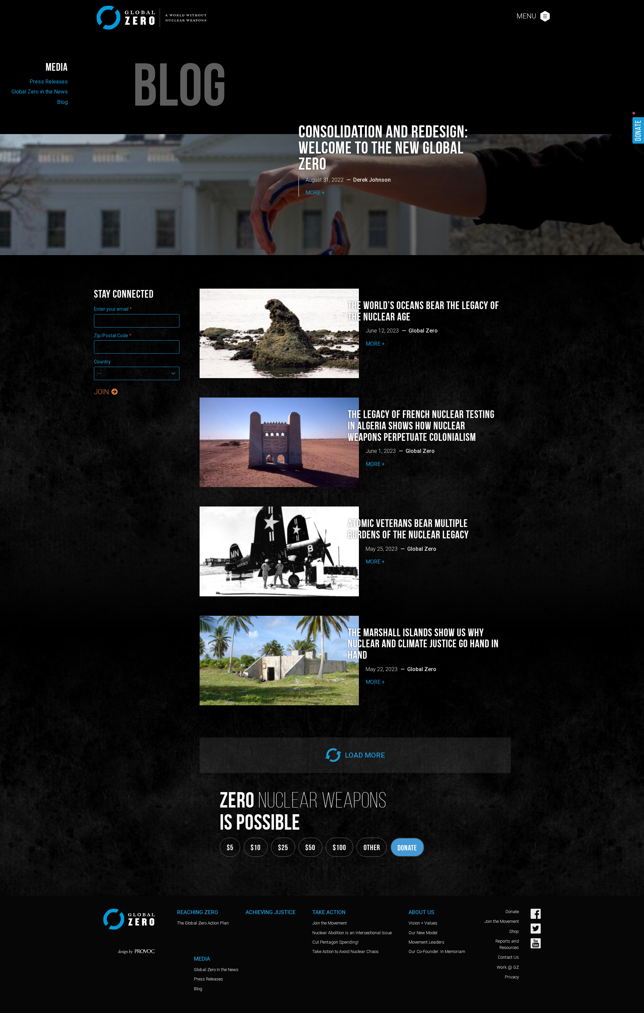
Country (102, 361)
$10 (256, 847)
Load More (364, 755)
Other (372, 847)
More (313, 192)
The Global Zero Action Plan (203, 923)
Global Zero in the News (39, 91)
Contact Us (508, 957)
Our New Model (423, 932)
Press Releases (49, 81)
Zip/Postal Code (112, 335)
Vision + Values (423, 923)
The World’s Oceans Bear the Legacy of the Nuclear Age (423, 311)
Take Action (328, 912)
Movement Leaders (426, 942)
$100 (339, 847)
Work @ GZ (508, 967)
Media (57, 67)
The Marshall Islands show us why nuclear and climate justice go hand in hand (423, 644)
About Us (421, 912)
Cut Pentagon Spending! (335, 942)
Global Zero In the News (216, 969)
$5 (230, 847)
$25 (283, 847)
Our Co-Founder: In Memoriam (437, 951)
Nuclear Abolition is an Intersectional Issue (352, 932)
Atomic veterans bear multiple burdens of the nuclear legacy (408, 529)
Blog (62, 102)
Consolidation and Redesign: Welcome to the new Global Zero (383, 147)
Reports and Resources (507, 944)
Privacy (512, 976)
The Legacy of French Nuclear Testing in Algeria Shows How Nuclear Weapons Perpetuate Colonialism (421, 426)
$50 (310, 847)
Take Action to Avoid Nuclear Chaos (345, 951)
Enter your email (113, 309)
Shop (514, 931)
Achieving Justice (271, 912)
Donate (407, 847)
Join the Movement (329, 923)
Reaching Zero (197, 912)
